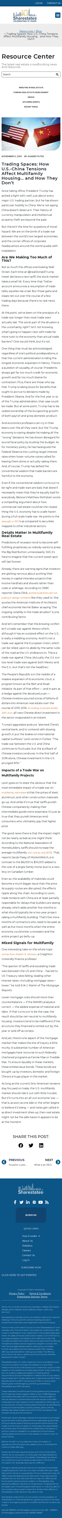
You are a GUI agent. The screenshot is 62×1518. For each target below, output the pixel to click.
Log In (38, 3)
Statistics (27, 1245)
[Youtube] (41, 1202)
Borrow (31, 1215)
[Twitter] (22, 1202)
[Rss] (47, 1202)
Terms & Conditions (40, 1293)
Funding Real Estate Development (31, 92)
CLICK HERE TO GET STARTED (19, 1275)
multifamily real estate (14, 792)
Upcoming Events (31, 102)
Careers (26, 1250)
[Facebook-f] (15, 1202)
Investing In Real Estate (31, 88)
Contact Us (53, 3)
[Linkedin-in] (28, 1202)
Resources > (27, 31)
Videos (31, 97)
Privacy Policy (16, 1293)
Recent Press (31, 107)
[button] (57, 15)
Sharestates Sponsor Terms (32, 1296)
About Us (27, 1240)
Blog (39, 31)
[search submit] (57, 74)
